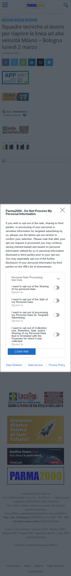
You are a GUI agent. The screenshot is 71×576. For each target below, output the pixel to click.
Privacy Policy (57, 364)
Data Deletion (14, 364)
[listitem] (35, 278)
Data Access (35, 364)
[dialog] (35, 288)
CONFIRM (22, 351)
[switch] (56, 288)
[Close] (63, 211)
